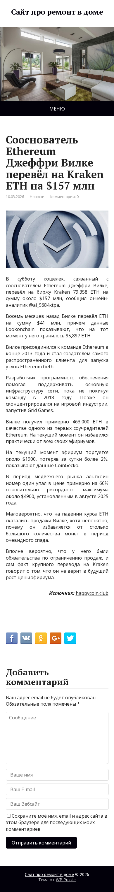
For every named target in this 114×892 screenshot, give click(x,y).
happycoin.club (92, 593)
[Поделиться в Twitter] (70, 638)
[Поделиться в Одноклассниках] (41, 638)
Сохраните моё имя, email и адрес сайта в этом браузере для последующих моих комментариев (56, 822)
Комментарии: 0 (64, 196)
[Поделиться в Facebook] (12, 638)
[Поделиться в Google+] (55, 638)
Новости (37, 196)
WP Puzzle (66, 879)
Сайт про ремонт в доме (57, 12)
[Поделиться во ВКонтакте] (26, 638)
